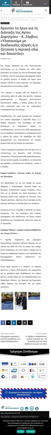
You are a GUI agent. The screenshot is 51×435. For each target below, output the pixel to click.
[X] (8, 322)
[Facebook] (3, 322)
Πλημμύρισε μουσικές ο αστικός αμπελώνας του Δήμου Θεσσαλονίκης (10, 338)
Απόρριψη (30, 431)
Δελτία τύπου (31, 17)
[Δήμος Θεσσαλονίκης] (22, 10)
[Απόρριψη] (48, 426)
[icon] (22, 410)
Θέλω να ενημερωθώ (18, 17)
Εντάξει (20, 431)
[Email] (19, 322)
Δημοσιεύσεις (5, 17)
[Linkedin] (14, 322)
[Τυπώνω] (24, 322)
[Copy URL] (30, 322)
